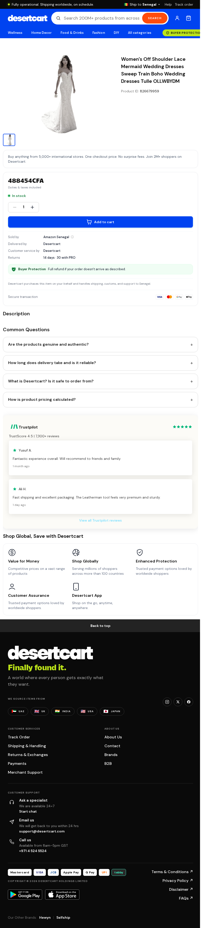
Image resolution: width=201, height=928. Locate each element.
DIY (116, 33)
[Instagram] (167, 701)
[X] (178, 701)
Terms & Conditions (172, 871)
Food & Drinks (72, 33)
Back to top (100, 625)
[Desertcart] (27, 18)
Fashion (98, 33)
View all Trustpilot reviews (100, 520)
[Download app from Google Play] (25, 894)
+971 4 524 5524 (33, 851)
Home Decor (41, 33)
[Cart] (188, 18)
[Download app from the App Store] (62, 894)
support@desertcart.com (42, 831)
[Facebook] (188, 701)
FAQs (186, 898)
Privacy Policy (178, 880)
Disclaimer (181, 889)
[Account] (177, 18)
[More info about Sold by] (72, 237)
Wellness (15, 33)
